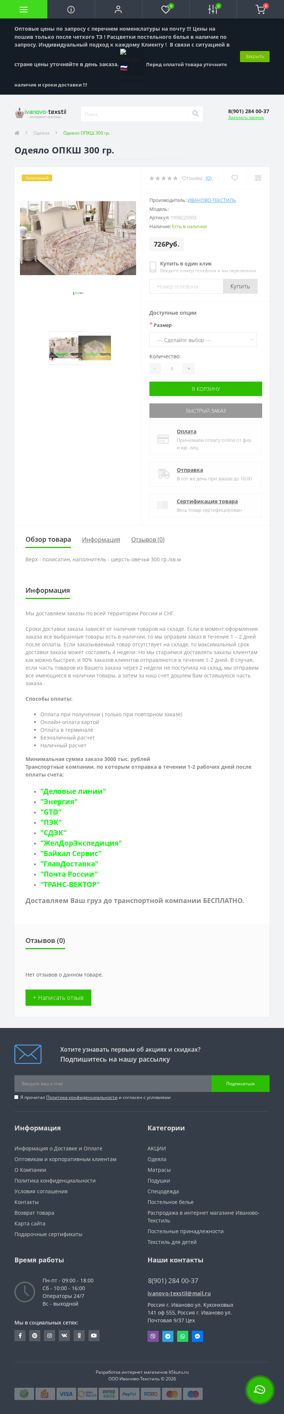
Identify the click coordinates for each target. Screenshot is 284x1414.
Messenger (197, 1336)
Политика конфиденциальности (82, 1097)
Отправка (190, 469)
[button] (118, 9)
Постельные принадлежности (186, 1231)
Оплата (186, 431)
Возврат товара (34, 1212)
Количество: (165, 356)
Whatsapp (182, 1336)
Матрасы (159, 1169)
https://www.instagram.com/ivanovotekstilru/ (49, 1335)
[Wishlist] (234, 178)
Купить (240, 286)
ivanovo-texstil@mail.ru (179, 1293)
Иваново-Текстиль (211, 200)
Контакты (26, 1201)
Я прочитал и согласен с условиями (95, 1097)
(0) (209, 178)
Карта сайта (29, 1223)
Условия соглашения (41, 1191)
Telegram (167, 1336)
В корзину (206, 388)
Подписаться (240, 1083)
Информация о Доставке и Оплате (58, 1148)
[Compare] (258, 178)
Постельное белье (171, 1201)
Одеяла (41, 133)
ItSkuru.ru (179, 1372)
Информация (101, 539)
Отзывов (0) (148, 539)
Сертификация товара (207, 501)
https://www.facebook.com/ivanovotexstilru (20, 1335)
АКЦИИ (157, 1148)
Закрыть (255, 56)
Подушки (159, 1180)
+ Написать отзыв (58, 998)
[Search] (195, 113)
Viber (153, 1336)
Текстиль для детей (172, 1241)
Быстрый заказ (206, 410)
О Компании (30, 1169)
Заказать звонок (246, 117)
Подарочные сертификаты (48, 1234)
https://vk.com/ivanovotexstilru (64, 1335)
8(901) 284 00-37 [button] (173, 1280)
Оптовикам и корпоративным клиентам (65, 1159)
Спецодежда (163, 1191)
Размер (160, 325)
